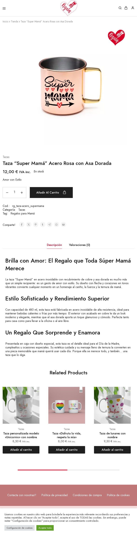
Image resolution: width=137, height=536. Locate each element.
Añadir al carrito (48, 192)
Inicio (5, 21)
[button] (21, 450)
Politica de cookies (118, 495)
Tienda (14, 21)
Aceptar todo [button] (45, 528)
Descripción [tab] (54, 245)
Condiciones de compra (87, 495)
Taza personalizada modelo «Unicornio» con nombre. (21, 435)
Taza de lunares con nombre (112, 435)
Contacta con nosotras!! (21, 495)
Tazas (6, 157)
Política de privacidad (54, 495)
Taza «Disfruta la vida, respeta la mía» (66, 435)
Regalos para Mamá (23, 213)
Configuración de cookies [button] (19, 528)
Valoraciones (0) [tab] (79, 245)
